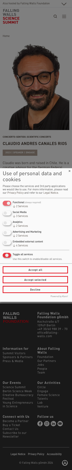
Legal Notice (50, 193)
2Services (20, 206)
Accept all (35, 269)
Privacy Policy (15, 193)
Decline (35, 289)
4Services (20, 245)
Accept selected (35, 279)
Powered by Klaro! (59, 296)
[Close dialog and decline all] (69, 170)
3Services (20, 216)
